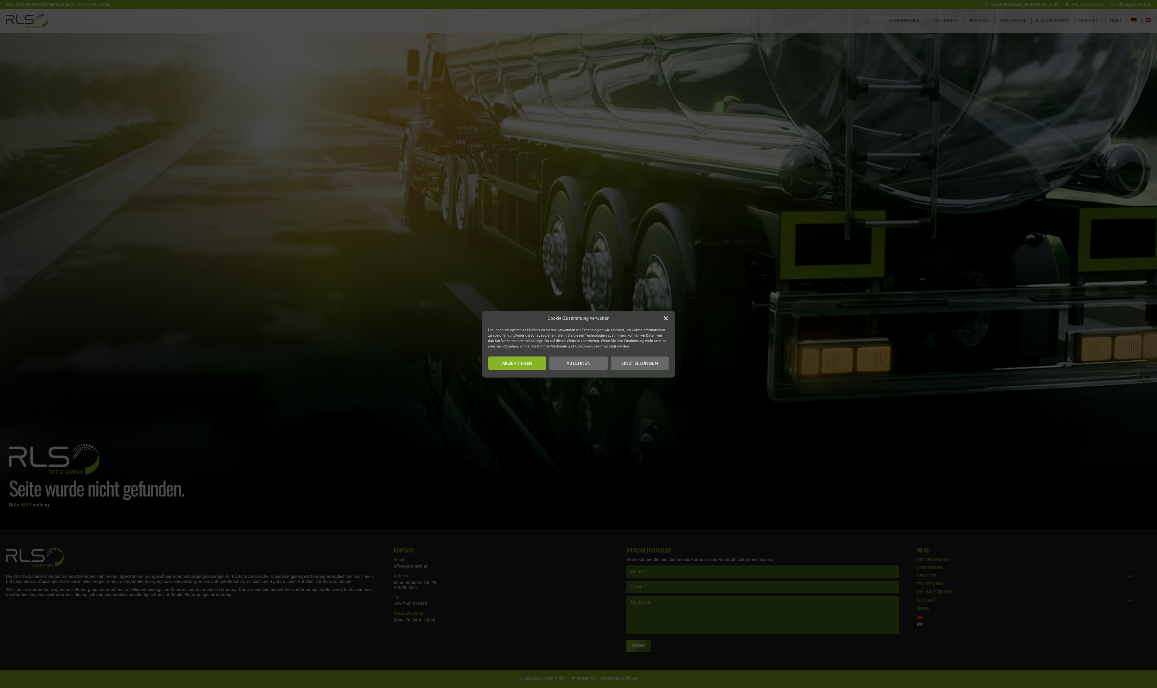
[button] (666, 318)
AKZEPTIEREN (517, 363)
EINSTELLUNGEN (639, 363)
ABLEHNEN (578, 363)
